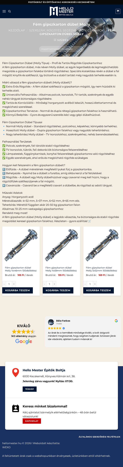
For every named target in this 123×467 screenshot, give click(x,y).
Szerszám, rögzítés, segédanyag (56, 30)
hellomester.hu (11, 443)
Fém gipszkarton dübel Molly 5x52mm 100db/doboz (101, 269)
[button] (4, 11)
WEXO (6, 447)
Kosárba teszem (17, 290)
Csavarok (96, 30)
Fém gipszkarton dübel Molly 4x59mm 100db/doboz (61, 269)
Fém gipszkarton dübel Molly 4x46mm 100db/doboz (21, 269)
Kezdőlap (17, 30)
